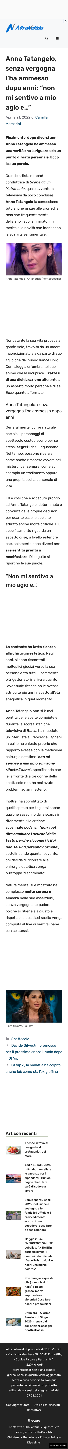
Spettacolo (20, 1039)
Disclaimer (34, 1442)
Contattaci (34, 1410)
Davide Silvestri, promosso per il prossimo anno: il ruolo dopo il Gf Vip (34, 1052)
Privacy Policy (49, 1437)
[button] (47, 38)
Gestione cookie (58, 1445)
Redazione (30, 1437)
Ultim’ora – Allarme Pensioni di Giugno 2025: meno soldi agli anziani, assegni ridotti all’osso (38, 1321)
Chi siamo (13, 1437)
